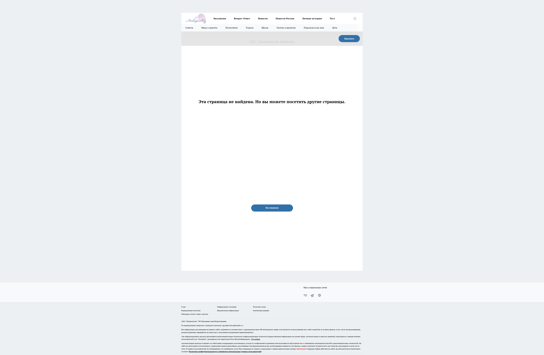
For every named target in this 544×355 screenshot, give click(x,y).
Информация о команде (226, 307)
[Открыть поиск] (355, 18)
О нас (183, 307)
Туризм (249, 27)
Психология (232, 27)
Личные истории (312, 18)
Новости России (285, 18)
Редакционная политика (190, 310)
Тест (332, 18)
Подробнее (255, 339)
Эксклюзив (219, 18)
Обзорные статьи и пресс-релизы (194, 314)
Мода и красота (209, 27)
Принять (349, 38)
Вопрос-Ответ (242, 18)
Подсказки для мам (314, 27)
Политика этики (259, 307)
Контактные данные (261, 310)
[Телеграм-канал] (312, 295)
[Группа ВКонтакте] (305, 295)
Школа (265, 27)
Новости (263, 18)
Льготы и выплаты (286, 27)
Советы (189, 27)
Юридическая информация (228, 310)
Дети (334, 27)
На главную (272, 207)
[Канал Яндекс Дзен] (319, 295)
